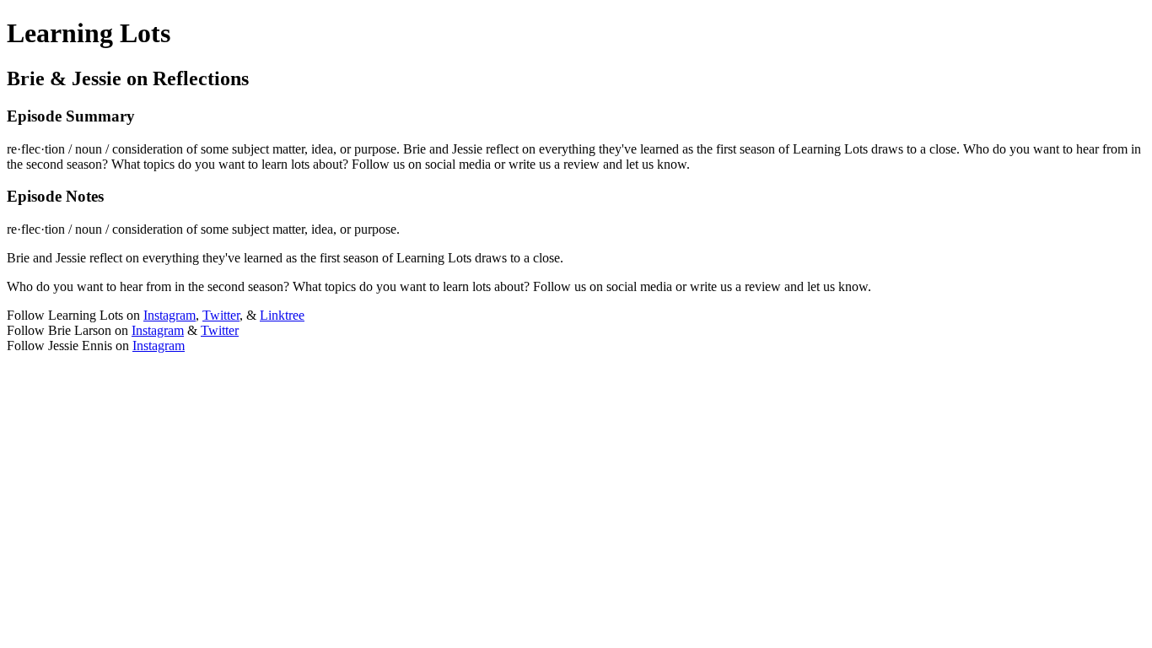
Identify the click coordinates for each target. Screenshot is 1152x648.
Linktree (282, 315)
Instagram (169, 315)
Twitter (221, 315)
